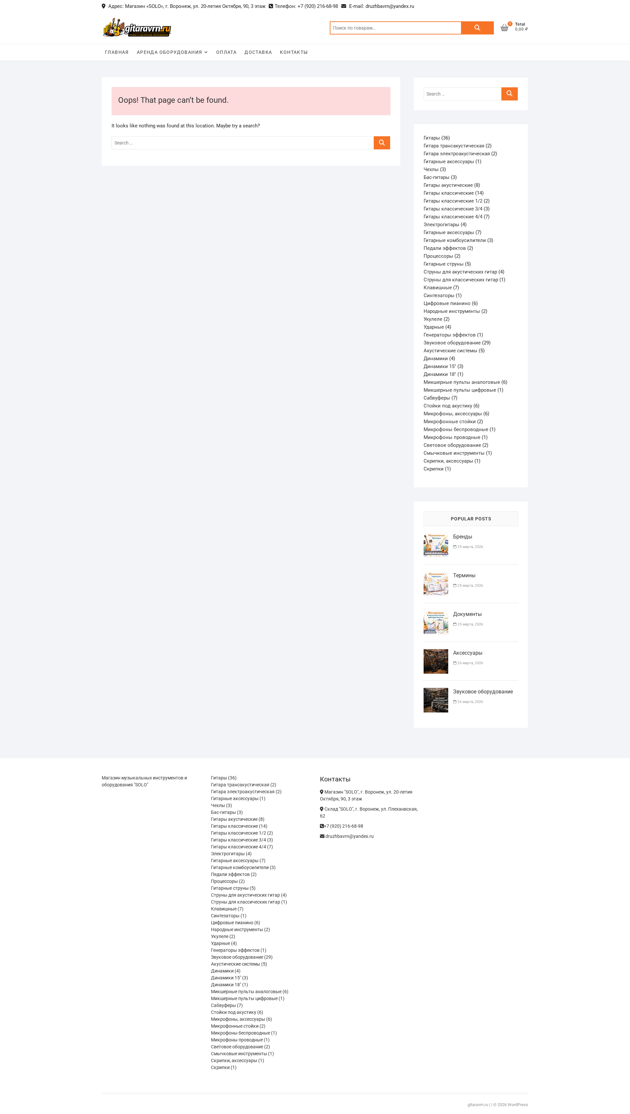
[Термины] (436, 576)
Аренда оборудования (169, 52)
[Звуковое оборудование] (436, 692)
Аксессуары (467, 653)
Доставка (258, 52)
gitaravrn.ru (478, 1104)
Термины (464, 575)
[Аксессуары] (436, 653)
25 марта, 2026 (469, 547)
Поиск (477, 27)
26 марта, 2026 (469, 663)
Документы (467, 614)
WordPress (518, 1104)
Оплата (226, 52)
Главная (117, 52)
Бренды (462, 537)
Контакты (294, 52)
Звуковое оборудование (483, 691)
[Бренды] (436, 537)
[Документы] (436, 614)
